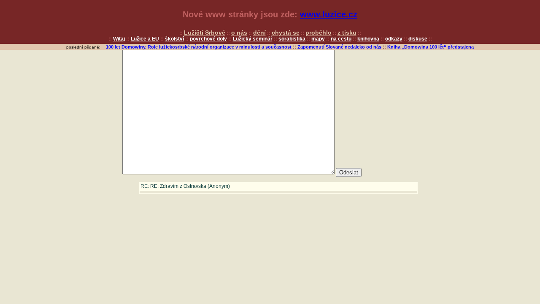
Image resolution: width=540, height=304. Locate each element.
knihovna (368, 39)
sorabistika (291, 39)
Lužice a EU (145, 39)
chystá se (286, 32)
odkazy (393, 39)
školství (174, 39)
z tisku (347, 32)
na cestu (341, 39)
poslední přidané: (83, 47)
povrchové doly (208, 39)
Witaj (119, 39)
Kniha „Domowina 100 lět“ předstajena (430, 46)
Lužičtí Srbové (204, 32)
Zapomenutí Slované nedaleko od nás (339, 46)
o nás (239, 32)
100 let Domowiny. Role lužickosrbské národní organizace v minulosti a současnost (199, 46)
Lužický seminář (253, 39)
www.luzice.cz (328, 14)
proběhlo (318, 32)
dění (259, 32)
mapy (318, 39)
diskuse (417, 39)
